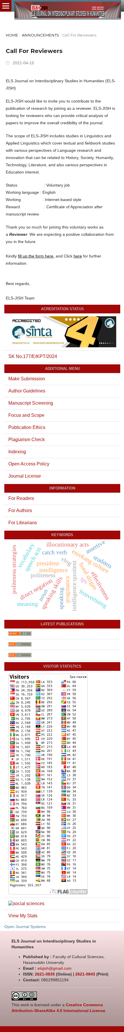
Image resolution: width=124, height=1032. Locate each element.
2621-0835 (45, 974)
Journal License (24, 476)
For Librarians (22, 522)
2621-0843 (85, 974)
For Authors (20, 510)
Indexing (17, 451)
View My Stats (22, 915)
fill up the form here (36, 256)
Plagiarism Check (26, 439)
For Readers (21, 498)
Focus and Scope (26, 415)
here (78, 256)
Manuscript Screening (30, 403)
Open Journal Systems (25, 926)
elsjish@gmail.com (54, 968)
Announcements (40, 35)
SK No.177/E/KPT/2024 (32, 356)
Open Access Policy (28, 463)
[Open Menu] (6, 6)
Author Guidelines (26, 390)
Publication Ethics (26, 427)
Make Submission (26, 378)
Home (12, 35)
